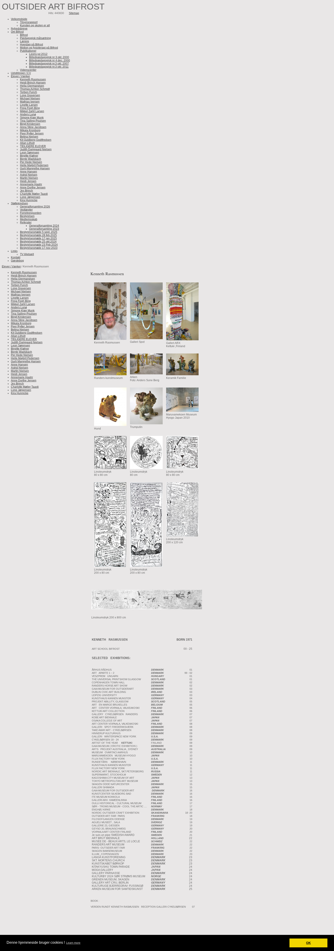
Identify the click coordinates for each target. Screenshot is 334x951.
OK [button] (308, 943)
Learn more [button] (73, 942)
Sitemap (74, 13)
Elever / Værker (11, 266)
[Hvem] (147, 608)
